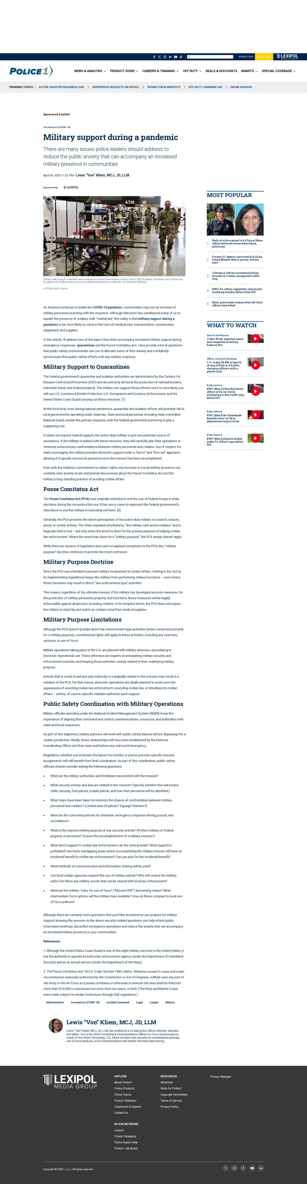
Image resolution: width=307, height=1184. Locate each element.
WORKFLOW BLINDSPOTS (164, 87)
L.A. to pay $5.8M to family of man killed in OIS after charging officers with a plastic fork (224, 367)
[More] (105, 71)
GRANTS (247, 71)
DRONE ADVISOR (241, 87)
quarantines (86, 345)
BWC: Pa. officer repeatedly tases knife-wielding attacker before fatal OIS (237, 291)
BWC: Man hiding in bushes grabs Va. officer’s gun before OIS (225, 441)
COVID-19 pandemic (107, 307)
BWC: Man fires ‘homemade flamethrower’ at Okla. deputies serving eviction (224, 418)
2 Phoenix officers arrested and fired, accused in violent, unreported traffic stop (236, 276)
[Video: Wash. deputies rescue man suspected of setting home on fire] (256, 338)
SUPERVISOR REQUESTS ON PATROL (115, 87)
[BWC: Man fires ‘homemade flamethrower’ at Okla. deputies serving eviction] (256, 414)
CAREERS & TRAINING (158, 71)
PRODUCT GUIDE (122, 71)
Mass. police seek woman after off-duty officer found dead (237, 304)
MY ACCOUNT (264, 57)
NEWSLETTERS (246, 57)
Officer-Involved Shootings (222, 358)
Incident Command (118, 1002)
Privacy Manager (220, 1076)
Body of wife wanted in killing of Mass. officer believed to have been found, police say (237, 243)
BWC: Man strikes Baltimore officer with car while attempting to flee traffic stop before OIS (225, 393)
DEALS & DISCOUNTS (221, 71)
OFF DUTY (190, 71)
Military (170, 1002)
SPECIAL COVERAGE (277, 71)
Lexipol (154, 1002)
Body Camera (214, 385)
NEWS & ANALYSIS (88, 71)
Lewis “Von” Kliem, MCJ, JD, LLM (102, 175)
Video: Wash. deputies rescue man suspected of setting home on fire (225, 342)
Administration (55, 1002)
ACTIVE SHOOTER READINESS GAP (61, 87)
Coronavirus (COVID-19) (56, 127)
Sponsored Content (56, 114)
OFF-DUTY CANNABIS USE (205, 87)
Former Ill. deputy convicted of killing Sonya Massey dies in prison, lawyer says (237, 259)
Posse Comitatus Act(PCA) (70, 499)
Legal (139, 1002)
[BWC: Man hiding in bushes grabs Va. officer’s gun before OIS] (256, 438)
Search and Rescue (218, 335)
